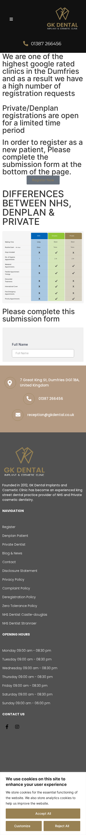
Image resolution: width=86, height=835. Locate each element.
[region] (43, 803)
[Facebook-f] (6, 726)
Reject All (62, 826)
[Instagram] (17, 726)
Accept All (43, 813)
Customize (22, 826)
